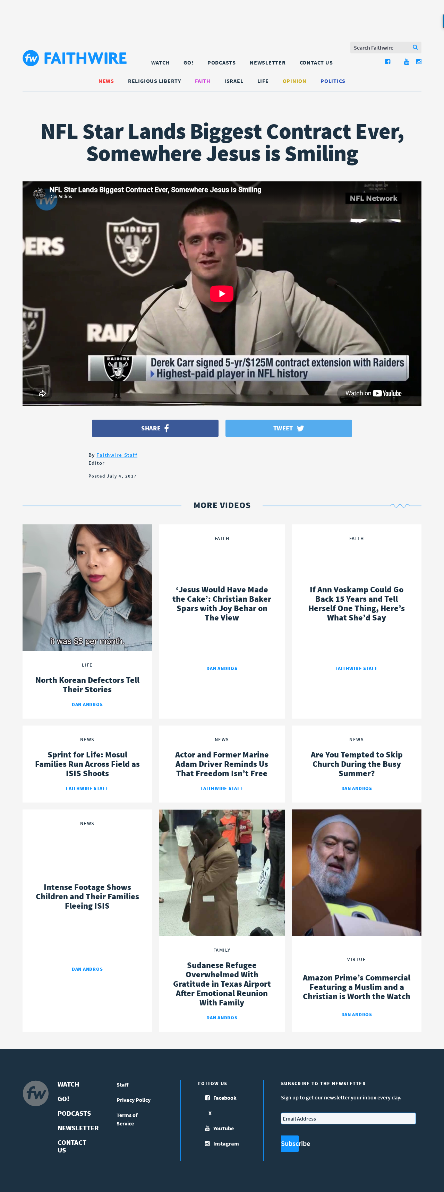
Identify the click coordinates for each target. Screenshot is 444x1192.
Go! (188, 62)
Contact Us (316, 62)
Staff (123, 1084)
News (106, 80)
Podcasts (221, 62)
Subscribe (290, 1143)
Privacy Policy (134, 1099)
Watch (160, 62)
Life (263, 80)
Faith (203, 80)
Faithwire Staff (116, 455)
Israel (234, 80)
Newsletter (268, 62)
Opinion (295, 80)
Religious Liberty (154, 80)
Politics (333, 80)
